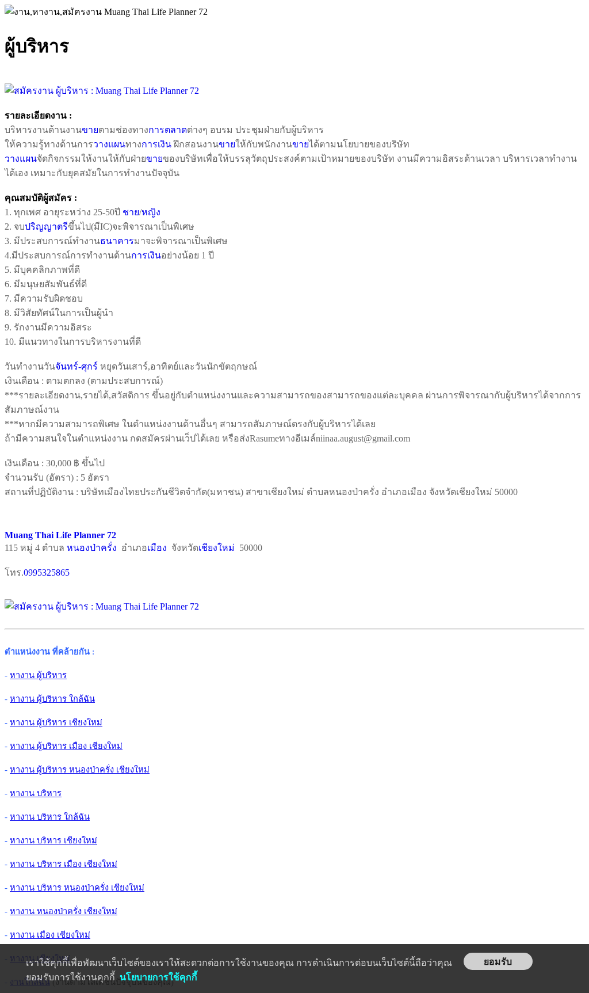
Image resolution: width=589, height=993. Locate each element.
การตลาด (167, 130)
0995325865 (47, 572)
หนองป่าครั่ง (92, 548)
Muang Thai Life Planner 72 (60, 535)
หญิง (150, 212)
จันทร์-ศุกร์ (76, 366)
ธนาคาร (117, 241)
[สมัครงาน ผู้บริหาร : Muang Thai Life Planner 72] (102, 91)
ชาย (131, 212)
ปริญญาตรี (46, 226)
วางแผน (109, 144)
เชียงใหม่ (216, 548)
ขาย (90, 130)
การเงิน (156, 144)
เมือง (157, 548)
